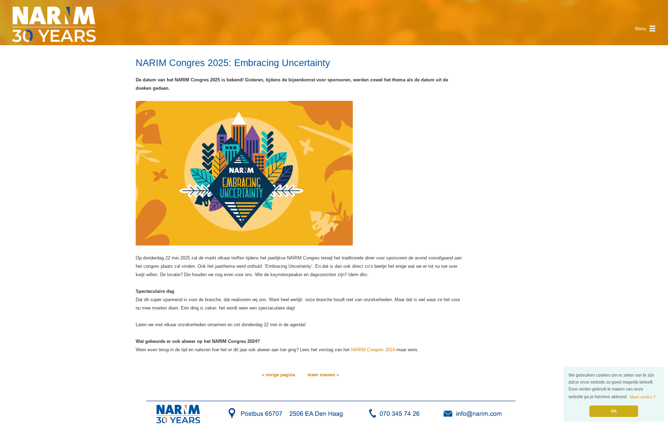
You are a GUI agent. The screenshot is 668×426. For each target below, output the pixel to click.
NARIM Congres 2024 (373, 349)
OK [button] (614, 411)
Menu (642, 28)
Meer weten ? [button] (642, 397)
